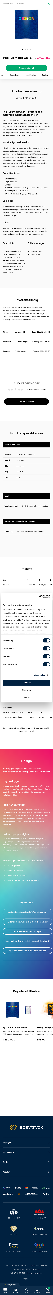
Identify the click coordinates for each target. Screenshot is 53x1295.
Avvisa (27, 697)
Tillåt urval (26, 690)
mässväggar (11, 215)
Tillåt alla (26, 683)
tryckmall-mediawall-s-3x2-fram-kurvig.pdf (27, 912)
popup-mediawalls (26, 212)
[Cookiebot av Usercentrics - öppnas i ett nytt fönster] (39, 596)
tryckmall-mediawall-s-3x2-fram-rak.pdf (27, 950)
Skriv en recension (26, 401)
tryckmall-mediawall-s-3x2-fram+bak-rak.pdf (27, 922)
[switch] (46, 648)
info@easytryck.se (34, 1273)
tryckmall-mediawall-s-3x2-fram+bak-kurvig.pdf (27, 941)
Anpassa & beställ (26, 68)
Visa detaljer (39, 675)
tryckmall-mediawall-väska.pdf (28, 931)
